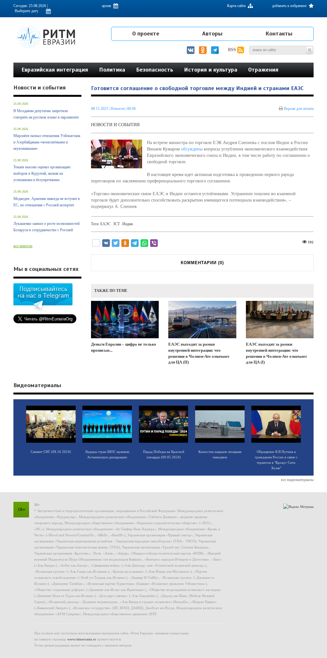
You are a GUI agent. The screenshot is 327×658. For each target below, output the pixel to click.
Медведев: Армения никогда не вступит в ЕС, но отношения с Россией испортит (46, 201)
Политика (112, 69)
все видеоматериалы (297, 480)
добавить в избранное (290, 6)
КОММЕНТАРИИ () (202, 262)
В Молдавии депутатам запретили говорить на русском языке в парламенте (46, 114)
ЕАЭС (105, 224)
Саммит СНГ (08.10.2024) (51, 452)
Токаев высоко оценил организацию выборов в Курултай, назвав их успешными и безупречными (42, 173)
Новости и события (115, 124)
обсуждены (191, 149)
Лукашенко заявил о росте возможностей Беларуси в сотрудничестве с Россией (46, 226)
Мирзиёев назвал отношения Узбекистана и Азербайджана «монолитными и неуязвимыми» (46, 142)
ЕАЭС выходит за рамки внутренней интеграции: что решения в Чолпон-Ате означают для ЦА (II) (198, 353)
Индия (127, 224)
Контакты (279, 33)
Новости (118, 108)
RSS (232, 49)
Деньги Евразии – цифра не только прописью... (123, 347)
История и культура (210, 69)
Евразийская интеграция (54, 69)
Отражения (263, 69)
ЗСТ (116, 224)
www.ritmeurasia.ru (81, 639)
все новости (22, 246)
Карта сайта (237, 6)
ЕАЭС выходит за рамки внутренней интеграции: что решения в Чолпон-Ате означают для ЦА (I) (276, 353)
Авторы (212, 33)
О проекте (145, 33)
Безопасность (154, 69)
